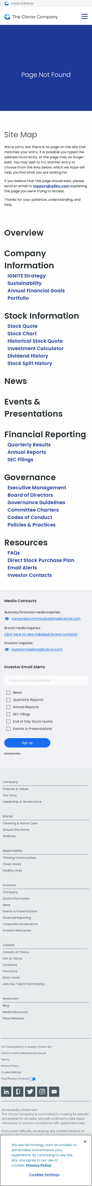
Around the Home (16, 830)
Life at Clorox (12, 958)
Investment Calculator (35, 348)
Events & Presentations (33, 407)
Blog (6, 1005)
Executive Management (36, 487)
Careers (9, 945)
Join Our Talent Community (24, 984)
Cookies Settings (44, 1174)
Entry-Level (11, 977)
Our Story (10, 795)
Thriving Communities (19, 858)
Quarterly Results (29, 444)
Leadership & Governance (22, 802)
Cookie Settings (11, 1072)
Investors (9, 885)
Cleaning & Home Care (20, 823)
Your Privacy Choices (15, 1078)
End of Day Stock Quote (33, 721)
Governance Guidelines (36, 502)
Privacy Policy (10, 1066)
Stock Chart (22, 333)
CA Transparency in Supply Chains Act (27, 1047)
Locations (10, 965)
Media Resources (15, 1012)
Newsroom (11, 998)
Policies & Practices (31, 525)
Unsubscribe (12, 753)
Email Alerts (22, 567)
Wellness (9, 836)
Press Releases (13, 1018)
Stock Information (41, 315)
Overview (23, 232)
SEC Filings (20, 459)
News (15, 381)
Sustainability (24, 283)
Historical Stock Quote (35, 341)
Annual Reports (26, 452)
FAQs (13, 553)
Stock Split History (29, 363)
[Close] (85, 1141)
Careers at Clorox (16, 952)
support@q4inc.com (51, 186)
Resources (26, 542)
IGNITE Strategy (26, 276)
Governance (30, 477)
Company (10, 782)
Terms (5, 1059)
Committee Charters (33, 510)
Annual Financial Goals (36, 290)
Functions (10, 971)
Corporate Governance (20, 924)
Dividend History (27, 356)
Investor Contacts (29, 575)
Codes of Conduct (29, 517)
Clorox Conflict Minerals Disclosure (23, 1053)
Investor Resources (17, 930)
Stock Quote (22, 326)
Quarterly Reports (28, 699)
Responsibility (13, 851)
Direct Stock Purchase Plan (40, 560)
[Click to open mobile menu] (84, 14)
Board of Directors (30, 495)
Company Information (29, 259)
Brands (8, 816)
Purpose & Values (16, 789)
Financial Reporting (45, 434)
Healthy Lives (12, 870)
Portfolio (18, 298)
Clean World (12, 864)
